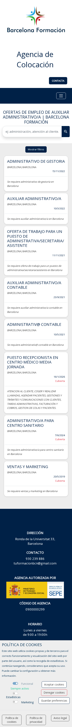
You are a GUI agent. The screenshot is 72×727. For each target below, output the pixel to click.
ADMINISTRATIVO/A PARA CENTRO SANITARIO (30, 423)
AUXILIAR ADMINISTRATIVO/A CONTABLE (34, 285)
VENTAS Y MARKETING (27, 466)
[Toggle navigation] (61, 96)
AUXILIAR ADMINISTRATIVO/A (34, 198)
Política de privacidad (36, 720)
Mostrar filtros (36, 149)
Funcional (27, 684)
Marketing (27, 702)
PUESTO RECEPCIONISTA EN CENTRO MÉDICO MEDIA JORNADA (32, 362)
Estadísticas (13, 697)
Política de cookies (11, 720)
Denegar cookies (54, 692)
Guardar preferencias (54, 700)
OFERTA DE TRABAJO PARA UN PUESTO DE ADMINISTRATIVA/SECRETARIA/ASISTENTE (35, 238)
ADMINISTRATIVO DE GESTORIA (36, 161)
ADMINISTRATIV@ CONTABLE (34, 324)
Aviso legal (60, 718)
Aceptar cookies (54, 684)
